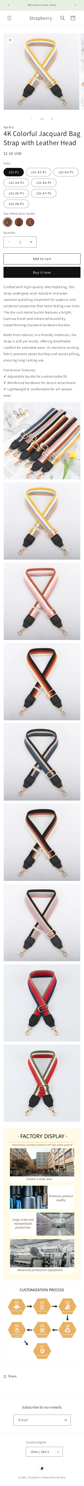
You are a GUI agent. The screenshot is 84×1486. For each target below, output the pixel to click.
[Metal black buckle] (19, 222)
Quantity (9, 233)
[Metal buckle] (30, 222)
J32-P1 (13, 172)
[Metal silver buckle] (8, 222)
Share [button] (12, 1376)
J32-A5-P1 (44, 183)
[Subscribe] (65, 1420)
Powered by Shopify (54, 1477)
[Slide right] (52, 118)
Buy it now (42, 272)
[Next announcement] (75, 5)
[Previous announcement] (9, 5)
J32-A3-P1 (66, 172)
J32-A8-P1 (16, 204)
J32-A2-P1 (38, 172)
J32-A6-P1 (16, 193)
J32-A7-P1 (44, 193)
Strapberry (34, 1477)
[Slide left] (32, 118)
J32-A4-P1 (16, 183)
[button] (9, 18)
